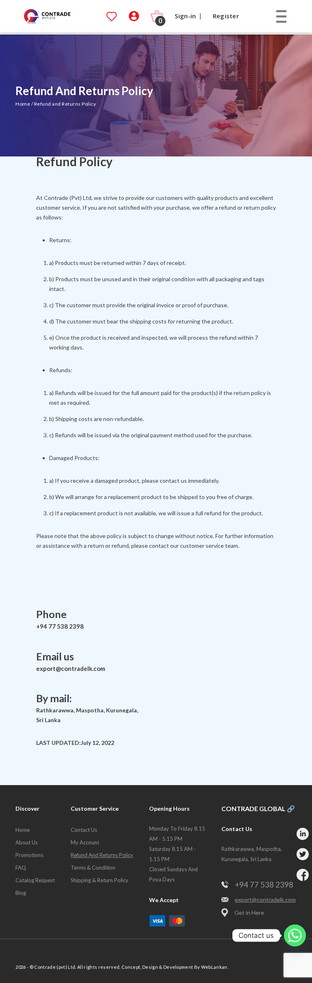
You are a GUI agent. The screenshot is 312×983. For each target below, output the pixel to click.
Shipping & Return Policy (99, 880)
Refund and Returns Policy (102, 855)
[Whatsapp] (295, 935)
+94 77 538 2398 (60, 626)
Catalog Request (35, 880)
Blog (20, 893)
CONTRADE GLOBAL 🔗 (258, 808)
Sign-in (185, 16)
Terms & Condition (93, 867)
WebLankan (214, 967)
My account (85, 842)
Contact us (84, 830)
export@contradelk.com (70, 668)
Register (226, 16)
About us (26, 842)
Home (22, 104)
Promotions (29, 855)
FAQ (20, 867)
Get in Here (249, 912)
